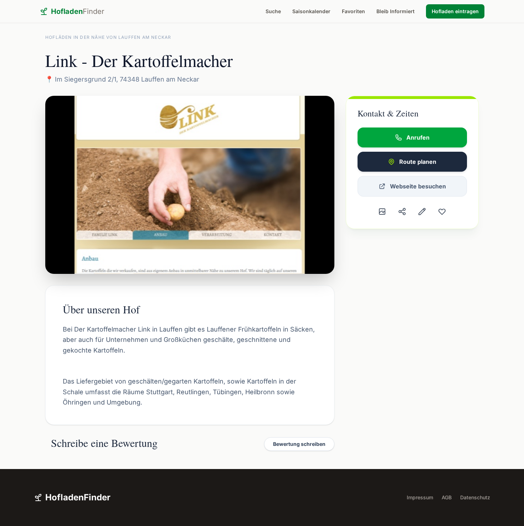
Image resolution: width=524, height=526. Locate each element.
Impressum (420, 497)
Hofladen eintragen (455, 11)
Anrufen (418, 137)
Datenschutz (475, 497)
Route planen (417, 161)
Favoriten (353, 11)
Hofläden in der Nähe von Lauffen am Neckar (108, 37)
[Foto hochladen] (382, 211)
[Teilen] (402, 211)
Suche (273, 11)
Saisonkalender (311, 11)
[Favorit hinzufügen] (442, 211)
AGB (447, 497)
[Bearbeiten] (422, 211)
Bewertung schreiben (299, 444)
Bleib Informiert (395, 11)
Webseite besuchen (418, 186)
